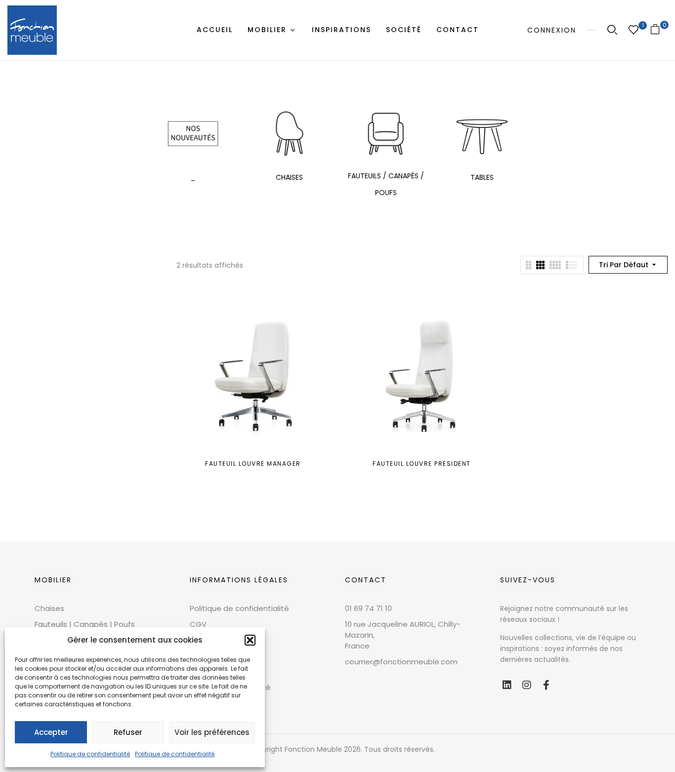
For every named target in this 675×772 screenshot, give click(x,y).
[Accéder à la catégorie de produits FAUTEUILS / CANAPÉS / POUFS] (385, 133)
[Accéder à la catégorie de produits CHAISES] (289, 133)
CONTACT (365, 580)
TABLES (482, 177)
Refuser (128, 732)
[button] (250, 640)
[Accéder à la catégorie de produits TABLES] (482, 133)
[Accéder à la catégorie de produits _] (193, 133)
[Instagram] (527, 685)
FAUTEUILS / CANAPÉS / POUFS (386, 184)
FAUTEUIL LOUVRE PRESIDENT (422, 463)
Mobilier (53, 580)
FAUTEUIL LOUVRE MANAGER (253, 463)
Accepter (51, 732)
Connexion (551, 30)
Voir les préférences (212, 732)
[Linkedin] (507, 685)
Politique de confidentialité (90, 754)
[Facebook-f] (546, 685)
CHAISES (289, 177)
